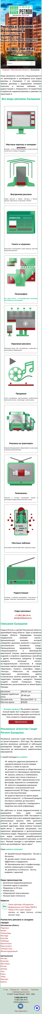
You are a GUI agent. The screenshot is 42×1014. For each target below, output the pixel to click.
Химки (3, 931)
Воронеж (5, 961)
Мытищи (4, 936)
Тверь (3, 977)
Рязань (4, 966)
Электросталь (6, 949)
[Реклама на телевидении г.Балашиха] (21, 471)
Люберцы (5, 941)
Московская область (20, 70)
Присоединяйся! (21, 1011)
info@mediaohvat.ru (23, 618)
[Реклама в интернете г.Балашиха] (21, 122)
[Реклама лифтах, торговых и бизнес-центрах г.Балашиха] (21, 172)
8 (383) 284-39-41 (21, 1000)
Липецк (4, 969)
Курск (3, 974)
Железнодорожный (9, 951)
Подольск (5, 928)
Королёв (4, 938)
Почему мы (14, 990)
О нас (6, 990)
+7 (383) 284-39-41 (23, 616)
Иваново (4, 979)
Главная (5, 70)
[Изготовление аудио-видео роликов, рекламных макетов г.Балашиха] (21, 371)
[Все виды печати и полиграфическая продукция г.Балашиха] (21, 272)
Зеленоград (6, 933)
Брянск (4, 982)
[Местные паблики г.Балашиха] (21, 521)
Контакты (24, 990)
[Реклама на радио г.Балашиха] (21, 571)
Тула (2, 972)
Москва (4, 959)
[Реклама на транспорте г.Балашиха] (21, 421)
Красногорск (6, 944)
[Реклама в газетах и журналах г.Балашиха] (21, 222)
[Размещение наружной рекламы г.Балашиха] (21, 321)
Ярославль (5, 964)
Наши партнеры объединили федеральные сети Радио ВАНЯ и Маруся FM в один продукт (22, 907)
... (20, 915)
